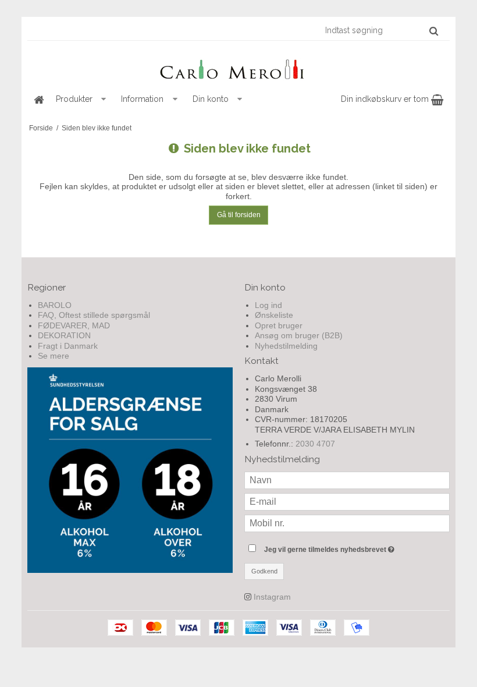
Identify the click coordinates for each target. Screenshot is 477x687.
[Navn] (347, 479)
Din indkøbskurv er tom (386, 99)
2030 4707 (315, 443)
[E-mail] (347, 501)
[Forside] (38, 99)
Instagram (272, 596)
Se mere (53, 355)
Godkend (264, 571)
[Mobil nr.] (347, 522)
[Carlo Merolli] (238, 67)
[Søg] (433, 31)
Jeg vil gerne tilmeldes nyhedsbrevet (357, 547)
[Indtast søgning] (381, 30)
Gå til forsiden (239, 215)
